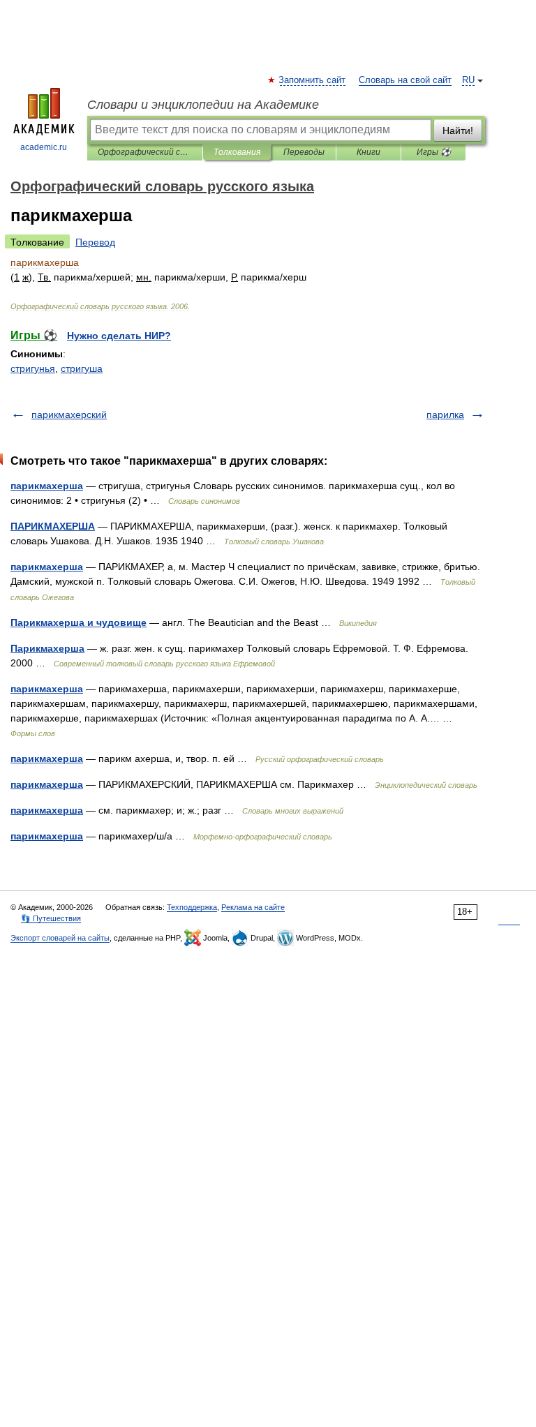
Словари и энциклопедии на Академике (203, 105)
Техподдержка (192, 907)
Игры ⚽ (434, 152)
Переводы (304, 152)
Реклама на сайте (253, 907)
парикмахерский (69, 414)
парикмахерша (46, 485)
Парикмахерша (47, 648)
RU (468, 80)
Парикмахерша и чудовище (78, 622)
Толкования (237, 152)
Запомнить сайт (312, 80)
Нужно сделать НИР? (119, 335)
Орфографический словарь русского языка (145, 152)
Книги (368, 152)
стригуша (82, 368)
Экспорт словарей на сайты (60, 938)
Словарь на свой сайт (405, 80)
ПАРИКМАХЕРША (52, 526)
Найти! (457, 130)
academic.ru (43, 147)
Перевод (95, 242)
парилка (445, 414)
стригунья (32, 368)
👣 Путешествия (51, 918)
